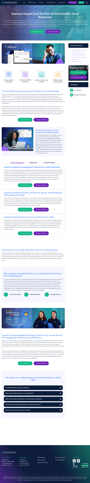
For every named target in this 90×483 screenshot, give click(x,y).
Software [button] (41, 2)
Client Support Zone (60, 457)
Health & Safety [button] (31, 2)
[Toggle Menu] (86, 2)
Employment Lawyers (42, 462)
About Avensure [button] (61, 2)
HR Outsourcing (41, 457)
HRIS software (8, 98)
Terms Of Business (59, 460)
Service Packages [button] (50, 2)
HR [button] (24, 2)
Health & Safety (41, 460)
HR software (76, 20)
